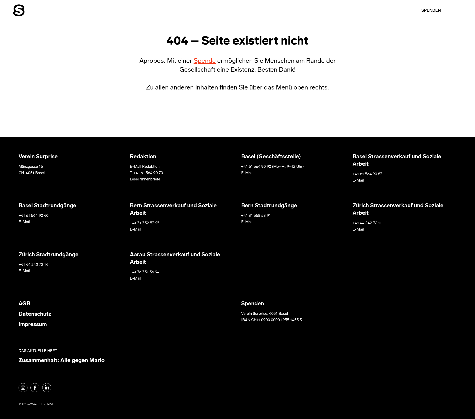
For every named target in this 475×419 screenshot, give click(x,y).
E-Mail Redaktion (145, 167)
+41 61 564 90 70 (148, 173)
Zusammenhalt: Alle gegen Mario (62, 361)
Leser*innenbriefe (145, 179)
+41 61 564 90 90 (256, 167)
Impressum (33, 325)
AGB (24, 304)
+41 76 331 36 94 (144, 272)
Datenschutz (35, 314)
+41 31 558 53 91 (256, 216)
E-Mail (247, 173)
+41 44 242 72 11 (367, 223)
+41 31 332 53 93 (145, 223)
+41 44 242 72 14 (33, 265)
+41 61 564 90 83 (367, 174)
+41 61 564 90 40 (33, 216)
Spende (205, 61)
